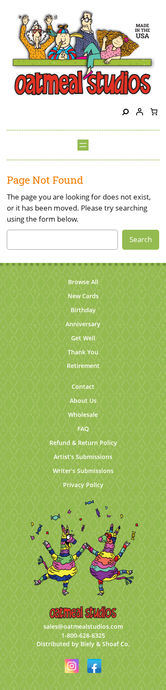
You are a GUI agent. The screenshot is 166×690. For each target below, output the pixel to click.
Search (140, 239)
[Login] (140, 112)
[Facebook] (94, 674)
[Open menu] (83, 145)
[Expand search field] (125, 112)
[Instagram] (72, 674)
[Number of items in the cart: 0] (154, 111)
